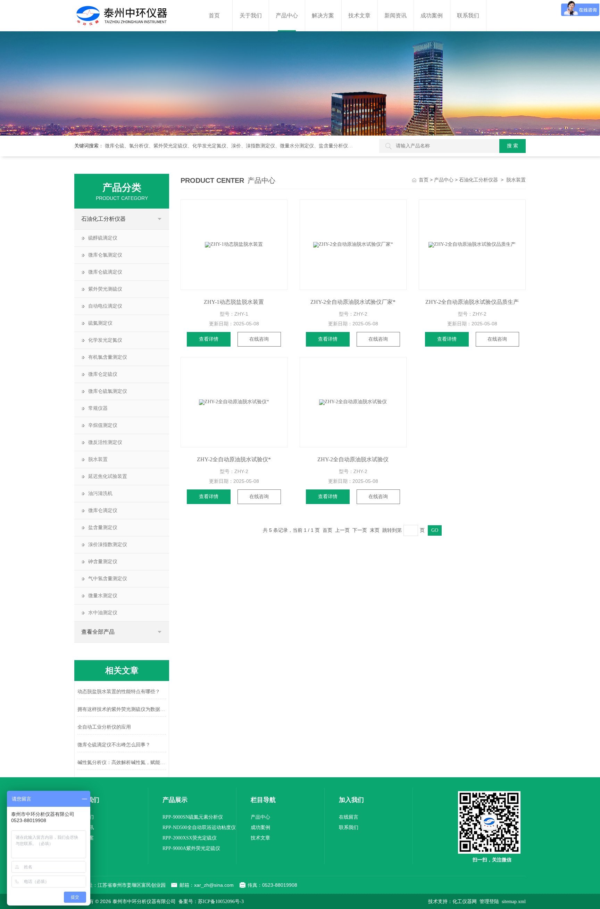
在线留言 (348, 817)
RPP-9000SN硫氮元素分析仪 (192, 817)
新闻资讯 (395, 15)
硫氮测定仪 (100, 323)
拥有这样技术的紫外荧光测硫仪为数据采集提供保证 (121, 709)
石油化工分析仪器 (103, 219)
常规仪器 (98, 408)
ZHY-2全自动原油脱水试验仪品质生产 (472, 302)
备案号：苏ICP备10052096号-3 (211, 901)
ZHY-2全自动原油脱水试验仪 (353, 459)
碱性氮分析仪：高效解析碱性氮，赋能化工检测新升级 (121, 762)
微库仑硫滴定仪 (105, 272)
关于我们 (251, 15)
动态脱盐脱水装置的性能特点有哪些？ (118, 691)
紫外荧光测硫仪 (105, 289)
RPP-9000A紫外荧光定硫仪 (191, 848)
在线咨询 (259, 339)
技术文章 (359, 15)
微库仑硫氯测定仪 (107, 391)
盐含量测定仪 (102, 527)
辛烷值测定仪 (102, 425)
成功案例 (431, 15)
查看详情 (208, 339)
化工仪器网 (464, 901)
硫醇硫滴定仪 (102, 238)
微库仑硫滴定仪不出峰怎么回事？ (113, 744)
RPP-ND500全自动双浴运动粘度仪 (199, 827)
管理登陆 (489, 901)
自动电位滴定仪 (105, 306)
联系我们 (468, 15)
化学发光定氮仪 (105, 340)
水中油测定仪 (102, 612)
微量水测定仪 (102, 595)
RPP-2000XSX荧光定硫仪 (189, 838)
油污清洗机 (100, 493)
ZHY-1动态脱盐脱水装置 (234, 302)
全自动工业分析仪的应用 (104, 727)
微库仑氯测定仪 (105, 255)
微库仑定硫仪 (102, 374)
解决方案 (323, 15)
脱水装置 (98, 459)
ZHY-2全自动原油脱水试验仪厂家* (352, 302)
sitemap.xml (514, 901)
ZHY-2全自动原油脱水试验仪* (234, 459)
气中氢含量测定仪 (107, 578)
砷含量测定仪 (102, 561)
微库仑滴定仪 (102, 510)
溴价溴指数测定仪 (107, 544)
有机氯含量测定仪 (107, 357)
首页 (214, 15)
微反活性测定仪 (105, 442)
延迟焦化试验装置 (107, 476)
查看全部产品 (98, 632)
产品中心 (287, 15)
